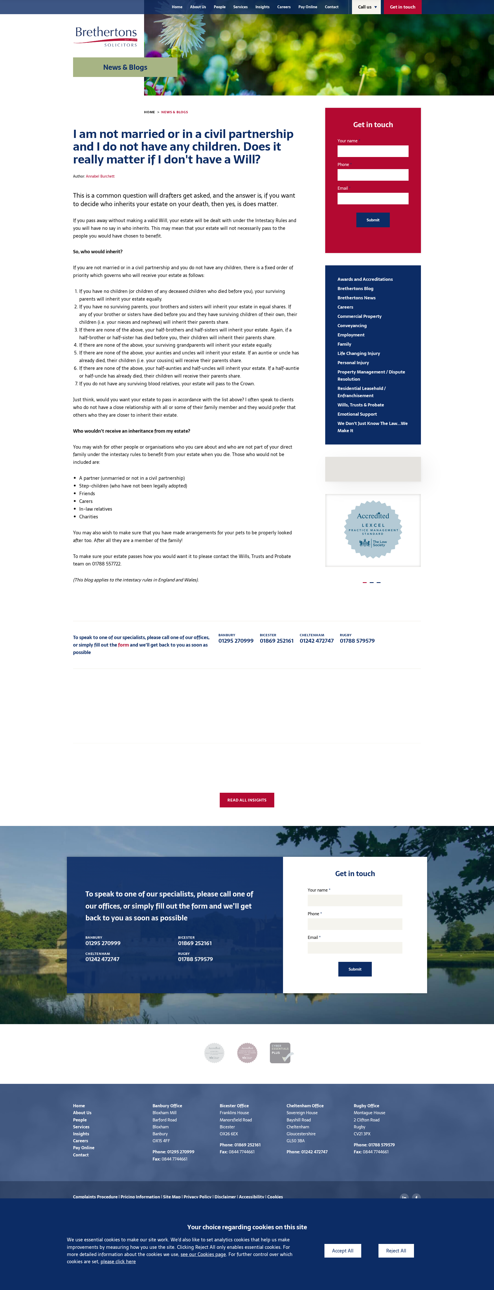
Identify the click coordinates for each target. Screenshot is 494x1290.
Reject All (396, 1250)
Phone (343, 164)
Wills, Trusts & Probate (361, 404)
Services (240, 7)
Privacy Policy (197, 1196)
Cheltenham (299, 1105)
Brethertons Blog (356, 288)
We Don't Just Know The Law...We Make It (373, 427)
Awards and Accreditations (365, 279)
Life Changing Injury (359, 353)
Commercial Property (360, 316)
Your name (348, 140)
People (220, 7)
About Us (198, 7)
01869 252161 (277, 638)
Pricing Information (140, 1196)
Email (343, 188)
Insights (262, 7)
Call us (365, 7)
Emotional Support (357, 414)
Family (344, 344)
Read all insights (247, 800)
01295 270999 (236, 638)
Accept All (343, 1250)
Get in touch (403, 7)
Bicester (228, 1105)
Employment (351, 334)
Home (177, 7)
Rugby (360, 1105)
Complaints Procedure (95, 1196)
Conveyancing (352, 325)
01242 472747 (317, 638)
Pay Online (307, 7)
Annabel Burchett (100, 176)
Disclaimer (225, 1196)
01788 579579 (357, 638)
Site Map (172, 1196)
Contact (332, 7)
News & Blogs (174, 112)
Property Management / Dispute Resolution (371, 375)
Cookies (275, 1196)
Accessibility (251, 1196)
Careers (284, 7)
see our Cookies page (203, 1254)
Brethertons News (357, 297)
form (123, 645)
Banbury (161, 1105)
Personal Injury (353, 362)
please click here (118, 1261)
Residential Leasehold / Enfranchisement (362, 392)
